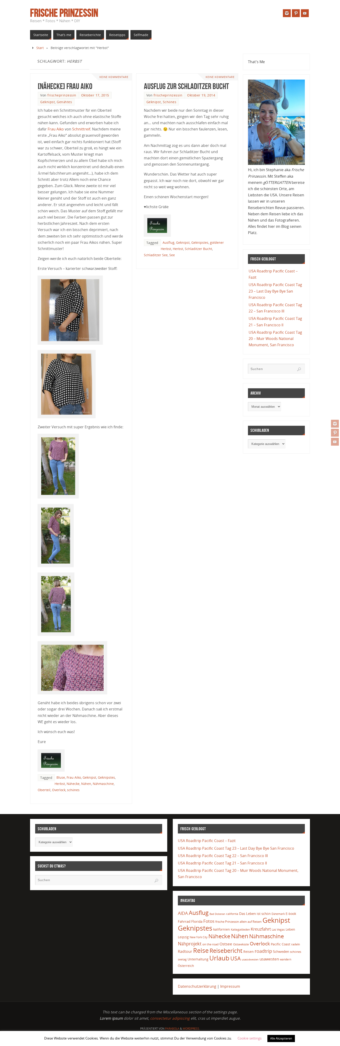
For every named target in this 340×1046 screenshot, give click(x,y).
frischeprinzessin (61, 95)
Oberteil (44, 790)
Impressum (230, 986)
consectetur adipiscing (170, 1018)
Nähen (86, 783)
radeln (295, 944)
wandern (285, 959)
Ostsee (225, 944)
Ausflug (168, 242)
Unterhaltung (198, 959)
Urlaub (219, 958)
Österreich (186, 965)
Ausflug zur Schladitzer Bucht (186, 86)
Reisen (248, 951)
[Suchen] (299, 369)
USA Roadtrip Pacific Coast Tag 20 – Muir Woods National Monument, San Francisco (275, 338)
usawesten (269, 959)
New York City (198, 937)
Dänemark (278, 914)
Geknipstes (106, 777)
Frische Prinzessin (64, 13)
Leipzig (183, 937)
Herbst (60, 783)
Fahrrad (184, 921)
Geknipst (47, 102)
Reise (201, 950)
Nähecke (73, 783)
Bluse (60, 777)
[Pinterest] (335, 433)
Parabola (172, 1029)
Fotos (208, 921)
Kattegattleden (240, 929)
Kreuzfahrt (261, 929)
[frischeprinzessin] (335, 424)
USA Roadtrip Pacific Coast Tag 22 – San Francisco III (223, 855)
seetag (182, 959)
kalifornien (221, 929)
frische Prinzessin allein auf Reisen (238, 921)
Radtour (185, 951)
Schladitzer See (156, 255)
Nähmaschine (103, 783)
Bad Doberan (217, 914)
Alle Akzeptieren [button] (281, 1038)
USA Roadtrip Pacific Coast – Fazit (207, 840)
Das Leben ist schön (255, 913)
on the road (210, 944)
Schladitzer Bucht (198, 249)
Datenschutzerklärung (197, 986)
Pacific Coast (280, 944)
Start (40, 48)
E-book (291, 913)
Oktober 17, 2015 (95, 95)
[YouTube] (335, 442)
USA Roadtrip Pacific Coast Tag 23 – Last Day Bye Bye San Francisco (275, 291)
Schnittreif (81, 129)
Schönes (169, 102)
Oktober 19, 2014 (201, 95)
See (172, 255)
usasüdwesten (250, 959)
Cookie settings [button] (250, 1038)
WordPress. (191, 1029)
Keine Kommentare (113, 77)
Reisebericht (226, 950)
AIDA (183, 913)
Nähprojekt (189, 944)
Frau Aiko (56, 129)
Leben (290, 929)
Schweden (281, 951)
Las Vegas (278, 929)
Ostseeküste (241, 944)
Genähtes (64, 102)
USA (235, 958)
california (232, 914)
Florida (196, 921)
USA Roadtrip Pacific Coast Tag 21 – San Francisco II (222, 863)
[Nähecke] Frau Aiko (65, 86)
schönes (73, 790)
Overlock (58, 790)
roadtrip (263, 951)
